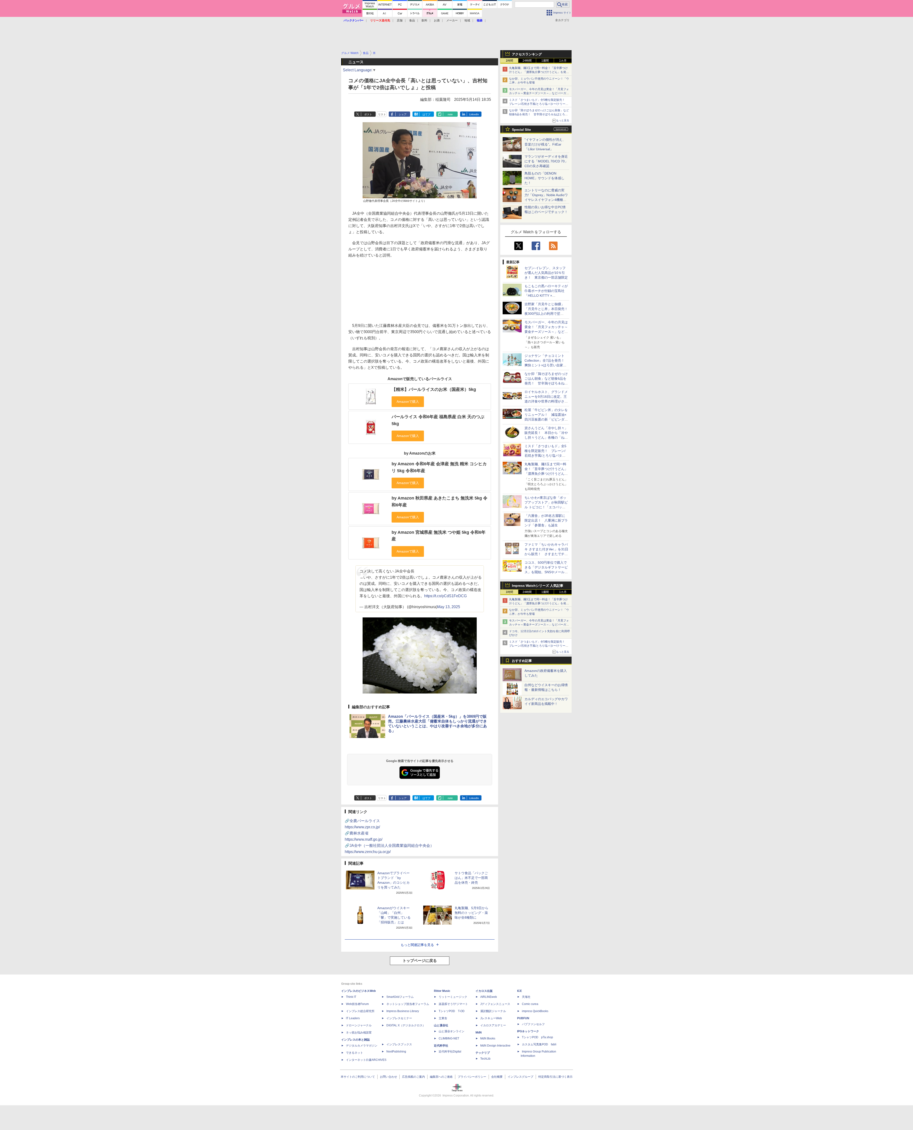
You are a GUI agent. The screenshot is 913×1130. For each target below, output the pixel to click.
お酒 (437, 20)
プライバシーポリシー (472, 1076)
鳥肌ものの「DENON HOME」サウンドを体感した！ (544, 178)
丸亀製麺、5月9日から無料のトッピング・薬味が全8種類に (471, 912)
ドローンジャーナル (359, 1025)
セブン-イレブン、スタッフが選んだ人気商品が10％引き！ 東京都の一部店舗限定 (546, 272)
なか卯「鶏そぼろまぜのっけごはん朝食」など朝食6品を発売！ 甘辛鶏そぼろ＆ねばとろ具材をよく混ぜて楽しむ (539, 114)
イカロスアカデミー (493, 1025)
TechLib (485, 1058)
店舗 (400, 20)
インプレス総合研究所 (360, 1011)
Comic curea (530, 1004)
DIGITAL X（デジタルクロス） (405, 1025)
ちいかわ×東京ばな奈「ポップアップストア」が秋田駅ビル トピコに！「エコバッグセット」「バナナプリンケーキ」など (546, 507)
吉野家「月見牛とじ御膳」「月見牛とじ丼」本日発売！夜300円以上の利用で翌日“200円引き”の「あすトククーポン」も (546, 313)
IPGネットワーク (528, 1031)
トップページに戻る (420, 961)
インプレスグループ (520, 1076)
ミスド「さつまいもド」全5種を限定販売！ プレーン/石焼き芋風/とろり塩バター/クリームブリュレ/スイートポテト (538, 104)
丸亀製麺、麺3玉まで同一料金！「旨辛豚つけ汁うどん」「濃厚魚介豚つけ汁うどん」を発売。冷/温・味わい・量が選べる (538, 72)
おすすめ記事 (522, 661)
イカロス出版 (484, 991)
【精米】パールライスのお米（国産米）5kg (434, 389)
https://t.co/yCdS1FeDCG (445, 596)
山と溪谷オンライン (451, 1031)
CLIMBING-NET (449, 1038)
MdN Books (487, 1038)
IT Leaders (353, 1018)
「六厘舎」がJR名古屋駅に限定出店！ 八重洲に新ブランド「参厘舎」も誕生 (546, 520)
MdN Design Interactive (495, 1045)
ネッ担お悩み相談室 (359, 1032)
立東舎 (443, 1018)
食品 (412, 20)
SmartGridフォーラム (400, 997)
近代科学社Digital (450, 1051)
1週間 (545, 60)
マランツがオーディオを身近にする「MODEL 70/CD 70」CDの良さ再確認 (546, 161)
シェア (403, 114)
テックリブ (483, 1052)
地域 (467, 20)
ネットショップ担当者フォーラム (407, 1004)
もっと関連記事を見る (417, 945)
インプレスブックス (399, 1044)
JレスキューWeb (491, 1018)
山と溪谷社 (441, 1025)
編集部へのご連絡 (441, 1076)
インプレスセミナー (399, 1018)
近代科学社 (441, 1045)
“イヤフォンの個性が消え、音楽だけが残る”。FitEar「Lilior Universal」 (545, 144)
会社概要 (497, 1076)
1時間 (509, 60)
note (450, 114)
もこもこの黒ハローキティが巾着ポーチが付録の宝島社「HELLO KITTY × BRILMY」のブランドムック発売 (546, 295)
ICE (519, 991)
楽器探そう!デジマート (453, 1004)
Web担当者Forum (357, 1004)
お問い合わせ (388, 1076)
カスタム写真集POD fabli (539, 1044)
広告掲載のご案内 (413, 1076)
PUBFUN (523, 1018)
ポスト (368, 114)
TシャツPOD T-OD (452, 1011)
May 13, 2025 (448, 607)
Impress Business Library (402, 1011)
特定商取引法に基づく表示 (555, 1076)
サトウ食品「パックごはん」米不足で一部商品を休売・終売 (471, 877)
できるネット (354, 1052)
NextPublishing (396, 1051)
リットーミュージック (453, 997)
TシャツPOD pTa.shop (537, 1037)
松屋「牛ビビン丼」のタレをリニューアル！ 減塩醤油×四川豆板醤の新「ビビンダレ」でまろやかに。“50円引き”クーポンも (546, 419)
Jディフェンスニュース (495, 1004)
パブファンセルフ (533, 1024)
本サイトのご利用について (358, 1076)
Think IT (351, 997)
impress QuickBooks (535, 1011)
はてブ (426, 114)
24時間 (527, 60)
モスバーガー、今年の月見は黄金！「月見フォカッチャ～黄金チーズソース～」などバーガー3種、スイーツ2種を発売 (539, 93)
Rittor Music (442, 991)
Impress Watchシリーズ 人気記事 (537, 585)
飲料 (424, 20)
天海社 (526, 997)
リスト (382, 114)
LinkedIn (474, 114)
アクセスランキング (527, 54)
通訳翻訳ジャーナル (493, 1011)
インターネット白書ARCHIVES (366, 1060)
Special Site (521, 129)
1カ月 (563, 60)
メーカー (452, 20)
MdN (479, 1032)
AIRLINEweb (488, 997)
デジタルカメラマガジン (361, 1045)
